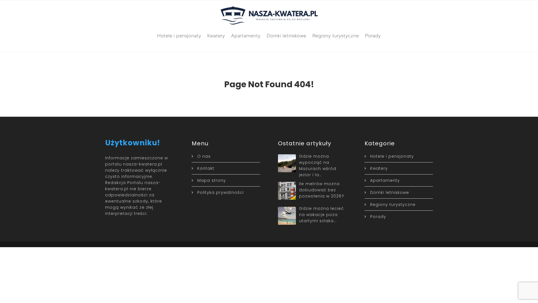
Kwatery (216, 36)
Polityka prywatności (220, 192)
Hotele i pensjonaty (179, 36)
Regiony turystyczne (335, 36)
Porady (373, 36)
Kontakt (205, 168)
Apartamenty (246, 36)
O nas (204, 156)
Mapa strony (211, 180)
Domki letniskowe (286, 36)
